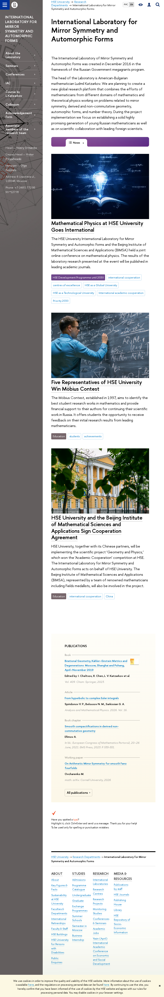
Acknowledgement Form (19, 115)
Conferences (15, 74)
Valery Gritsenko (26, 148)
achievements (92, 436)
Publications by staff (121, 887)
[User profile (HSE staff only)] (149, 5)
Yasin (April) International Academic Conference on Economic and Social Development (101, 951)
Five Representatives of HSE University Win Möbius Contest (96, 385)
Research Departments (86, 857)
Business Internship (78, 938)
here (31, 985)
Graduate (78, 901)
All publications (77, 793)
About (57, 873)
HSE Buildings (59, 934)
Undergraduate (81, 895)
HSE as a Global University (101, 285)
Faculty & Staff (59, 929)
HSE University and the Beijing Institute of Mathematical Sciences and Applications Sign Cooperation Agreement (96, 527)
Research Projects (98, 901)
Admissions (78, 880)
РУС (126, 4)
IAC (8, 83)
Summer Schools (77, 918)
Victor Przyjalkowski (20, 156)
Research (100, 873)
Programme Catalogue (79, 887)
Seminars (12, 66)
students (74, 436)
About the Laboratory (13, 55)
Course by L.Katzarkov (14, 93)
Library (118, 910)
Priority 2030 (61, 301)
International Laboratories (100, 882)
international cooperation (124, 277)
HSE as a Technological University (73, 293)
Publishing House (120, 902)
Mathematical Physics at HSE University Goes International (97, 226)
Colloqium (12, 104)
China (109, 596)
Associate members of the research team (17, 129)
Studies (78, 873)
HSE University (60, 857)
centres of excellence (66, 285)
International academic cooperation (121, 293)
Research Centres (98, 891)
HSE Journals (121, 894)
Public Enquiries (56, 960)
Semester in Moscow (79, 928)
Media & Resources (123, 876)
